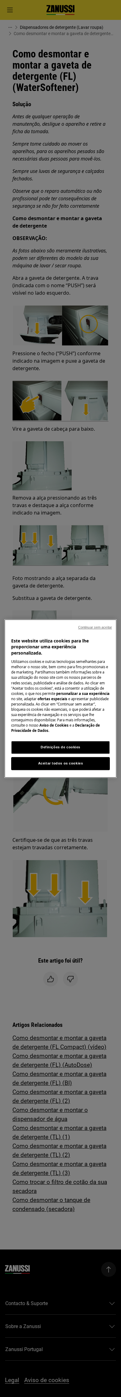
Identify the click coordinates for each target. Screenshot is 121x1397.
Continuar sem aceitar (95, 627)
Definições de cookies (60, 747)
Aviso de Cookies (54, 725)
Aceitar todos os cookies (60, 763)
